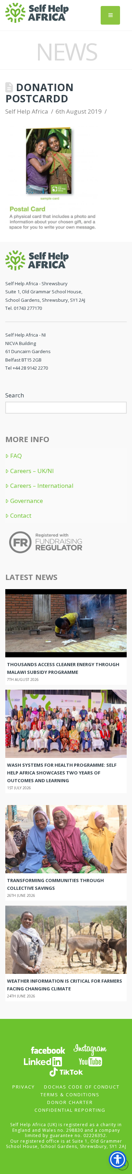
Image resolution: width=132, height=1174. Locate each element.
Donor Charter (70, 1102)
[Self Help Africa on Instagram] (90, 1049)
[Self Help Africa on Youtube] (90, 1061)
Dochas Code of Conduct (82, 1087)
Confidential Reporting (70, 1110)
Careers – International (42, 485)
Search (14, 395)
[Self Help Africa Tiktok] (66, 1071)
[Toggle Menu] (110, 15)
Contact (20, 515)
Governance (26, 500)
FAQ (16, 455)
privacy (23, 1087)
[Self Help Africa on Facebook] (47, 1049)
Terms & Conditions (70, 1094)
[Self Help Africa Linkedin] (41, 1061)
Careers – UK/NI (32, 470)
